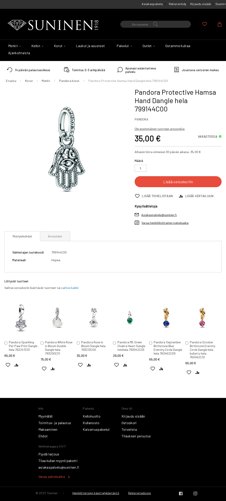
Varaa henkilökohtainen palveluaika (164, 223)
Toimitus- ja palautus (54, 423)
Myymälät (45, 416)
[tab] (22, 236)
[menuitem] (14, 45)
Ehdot (43, 436)
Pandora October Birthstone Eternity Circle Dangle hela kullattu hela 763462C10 (202, 349)
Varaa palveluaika (51, 476)
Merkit (46, 81)
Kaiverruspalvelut (96, 429)
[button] (220, 4)
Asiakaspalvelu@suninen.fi (159, 215)
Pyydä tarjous (48, 454)
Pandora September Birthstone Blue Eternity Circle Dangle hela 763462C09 (168, 347)
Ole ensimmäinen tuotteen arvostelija (160, 129)
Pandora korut (69, 81)
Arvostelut (55, 236)
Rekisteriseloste (139, 493)
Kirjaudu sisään (200, 4)
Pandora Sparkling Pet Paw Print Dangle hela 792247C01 (23, 345)
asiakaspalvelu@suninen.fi (58, 467)
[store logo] (54, 25)
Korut (29, 81)
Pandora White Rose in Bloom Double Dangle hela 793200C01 (58, 347)
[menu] (113, 50)
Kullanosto (91, 423)
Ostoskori (129, 423)
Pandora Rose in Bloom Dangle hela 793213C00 (93, 345)
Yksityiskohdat (22, 236)
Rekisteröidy (177, 4)
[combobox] (155, 24)
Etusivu (11, 81)
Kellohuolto (91, 416)
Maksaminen (48, 429)
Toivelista (129, 429)
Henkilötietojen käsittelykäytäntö (95, 493)
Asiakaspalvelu (152, 4)
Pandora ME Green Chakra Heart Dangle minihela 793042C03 (131, 345)
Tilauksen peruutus (136, 436)
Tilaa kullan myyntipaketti (58, 460)
